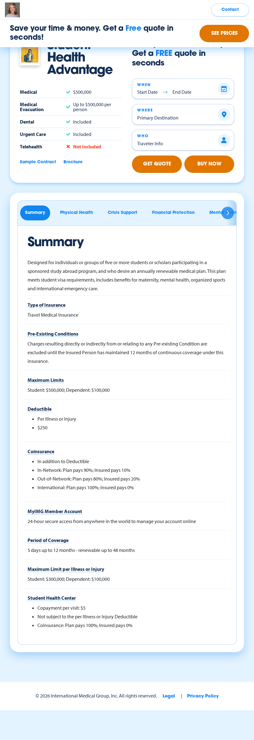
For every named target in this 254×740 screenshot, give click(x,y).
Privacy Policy (203, 696)
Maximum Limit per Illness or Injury (66, 569)
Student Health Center (52, 598)
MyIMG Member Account (55, 511)
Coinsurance (41, 451)
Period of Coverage (48, 540)
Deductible (39, 409)
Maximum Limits (46, 380)
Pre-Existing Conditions (53, 334)
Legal (169, 696)
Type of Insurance (46, 305)
